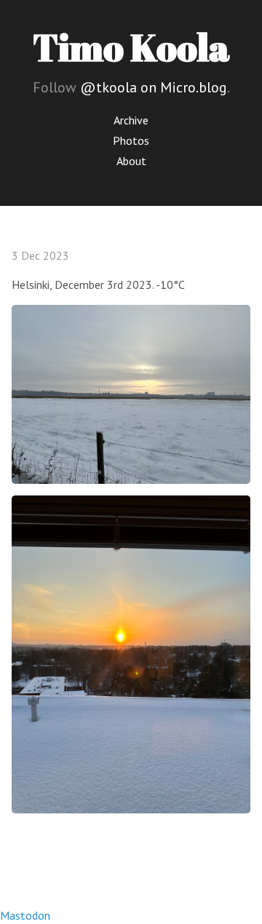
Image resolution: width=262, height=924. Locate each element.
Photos (131, 140)
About (131, 161)
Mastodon (25, 915)
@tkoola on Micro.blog (153, 87)
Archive (131, 120)
